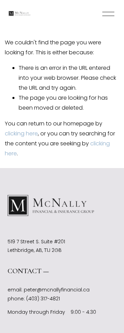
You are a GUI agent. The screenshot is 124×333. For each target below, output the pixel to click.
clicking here (21, 133)
